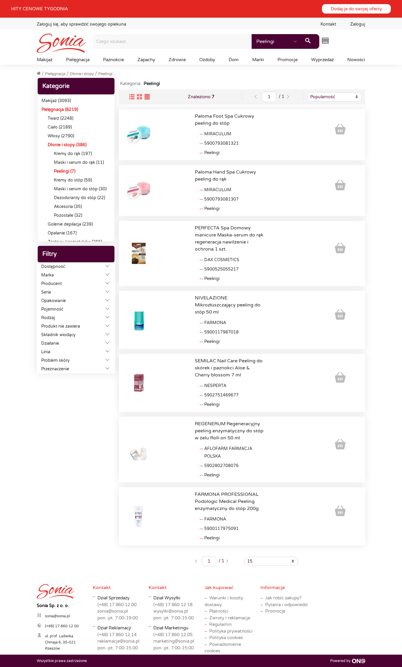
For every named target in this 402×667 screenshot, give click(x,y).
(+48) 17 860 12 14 (117, 634)
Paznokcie (113, 59)
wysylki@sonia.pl (170, 611)
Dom (234, 59)
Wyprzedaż (322, 59)
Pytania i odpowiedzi (286, 604)
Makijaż (44, 59)
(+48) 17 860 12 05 (172, 634)
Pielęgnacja (77, 59)
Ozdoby (207, 59)
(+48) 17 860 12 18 (172, 604)
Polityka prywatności (231, 631)
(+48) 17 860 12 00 (117, 604)
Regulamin (220, 624)
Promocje (288, 59)
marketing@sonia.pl (173, 641)
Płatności (218, 611)
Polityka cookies (226, 637)
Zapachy (146, 59)
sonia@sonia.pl (112, 611)
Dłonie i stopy (82, 73)
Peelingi (105, 73)
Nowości (356, 59)
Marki (258, 59)
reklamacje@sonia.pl (118, 641)
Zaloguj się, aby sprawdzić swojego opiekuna (81, 24)
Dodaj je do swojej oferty (356, 8)
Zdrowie (177, 59)
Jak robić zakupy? (283, 598)
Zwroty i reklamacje (229, 618)
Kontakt (328, 24)
